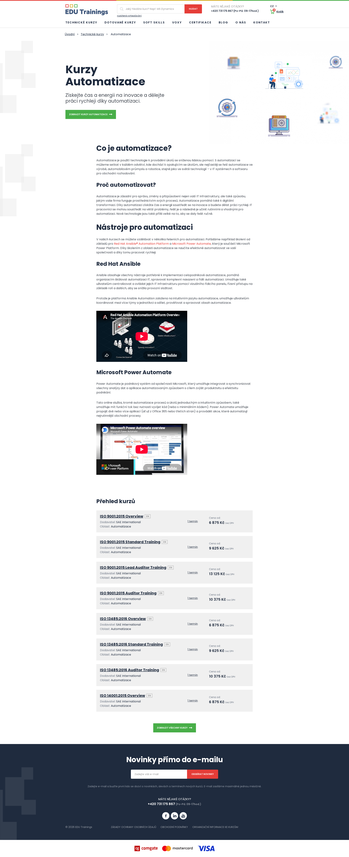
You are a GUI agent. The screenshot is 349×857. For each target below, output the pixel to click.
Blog (223, 22)
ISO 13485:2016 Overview (123, 618)
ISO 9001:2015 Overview (121, 516)
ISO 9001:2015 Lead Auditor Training (133, 567)
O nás (240, 22)
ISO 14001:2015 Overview (122, 695)
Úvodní (70, 34)
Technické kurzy (81, 22)
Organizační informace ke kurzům (215, 827)
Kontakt (261, 22)
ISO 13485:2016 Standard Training (131, 644)
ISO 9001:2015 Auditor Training (128, 593)
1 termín (193, 521)
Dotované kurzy (120, 22)
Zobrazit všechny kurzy (172, 727)
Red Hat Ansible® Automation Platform (141, 244)
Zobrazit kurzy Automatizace (88, 114)
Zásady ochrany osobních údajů (133, 827)
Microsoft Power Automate (191, 244)
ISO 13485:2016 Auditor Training (129, 669)
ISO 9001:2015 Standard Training (130, 541)
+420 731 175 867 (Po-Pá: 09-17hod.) (235, 11)
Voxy (177, 22)
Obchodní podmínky (174, 827)
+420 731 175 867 (161, 804)
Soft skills (154, 22)
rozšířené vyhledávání (129, 15)
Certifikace (200, 22)
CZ (272, 6)
